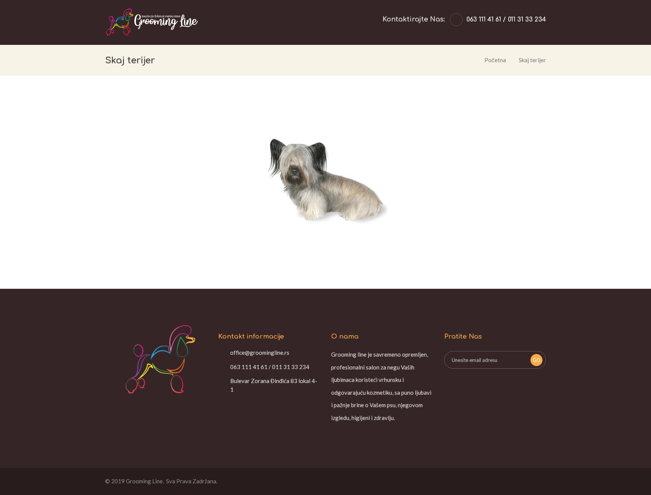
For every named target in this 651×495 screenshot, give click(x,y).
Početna (495, 60)
